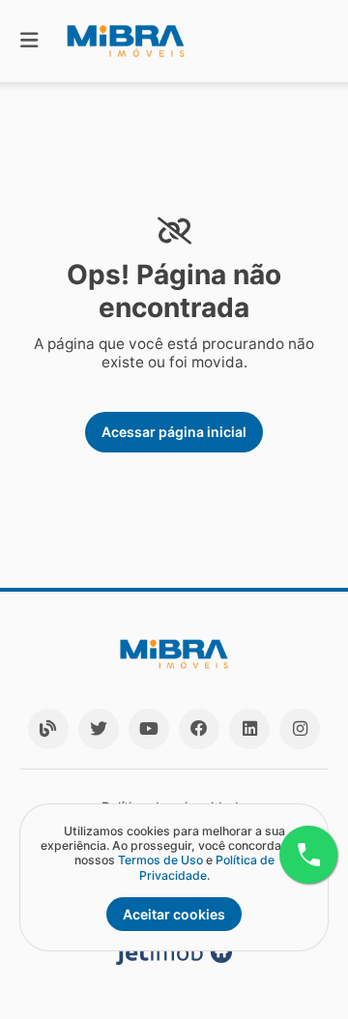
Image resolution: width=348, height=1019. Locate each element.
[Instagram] (299, 729)
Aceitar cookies (174, 914)
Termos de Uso (160, 860)
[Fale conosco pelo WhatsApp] (308, 855)
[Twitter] (98, 729)
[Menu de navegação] (29, 41)
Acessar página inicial (174, 431)
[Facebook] (199, 729)
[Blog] (48, 729)
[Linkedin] (249, 729)
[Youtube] (149, 729)
